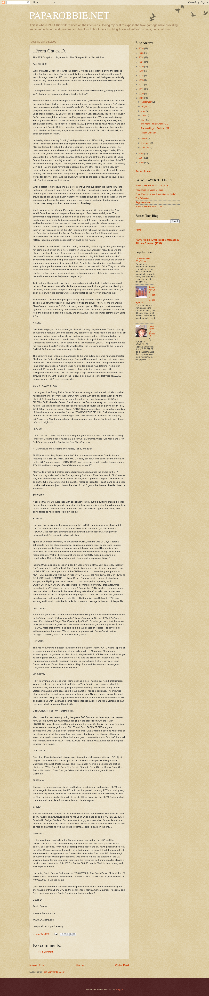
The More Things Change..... (154, 124)
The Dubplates (142, 198)
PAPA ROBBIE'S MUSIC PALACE (152, 185)
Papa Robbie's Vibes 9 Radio (149, 190)
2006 (141, 162)
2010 (141, 93)
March (144, 138)
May (143, 120)
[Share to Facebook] (71, 934)
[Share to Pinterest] (74, 934)
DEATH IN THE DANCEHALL (143, 259)
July (143, 111)
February (145, 143)
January (145, 147)
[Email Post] (56, 934)
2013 (141, 80)
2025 (141, 53)
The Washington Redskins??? (155, 128)
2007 (141, 158)
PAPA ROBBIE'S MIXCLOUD (149, 206)
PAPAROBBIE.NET (69, 15)
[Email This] (61, 934)
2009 (141, 98)
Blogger (119, 989)
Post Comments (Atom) (54, 972)
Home (80, 965)
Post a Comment (45, 952)
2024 (141, 57)
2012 (141, 84)
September (146, 102)
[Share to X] (68, 934)
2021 (141, 62)
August (145, 106)
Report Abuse (143, 171)
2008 (141, 153)
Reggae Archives (144, 202)
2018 (141, 75)
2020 (141, 66)
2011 (141, 89)
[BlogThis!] (64, 934)
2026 (141, 48)
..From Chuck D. (148, 133)
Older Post (122, 965)
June (144, 115)
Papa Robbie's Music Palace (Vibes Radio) (156, 194)
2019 (141, 71)
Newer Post (37, 965)
